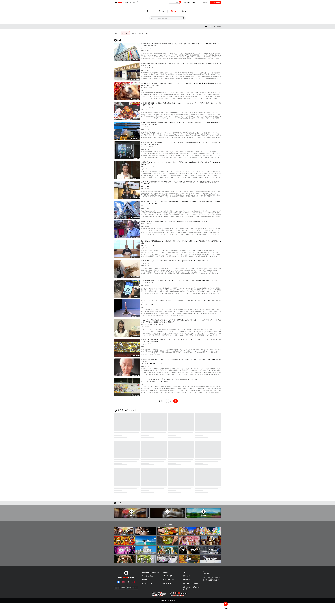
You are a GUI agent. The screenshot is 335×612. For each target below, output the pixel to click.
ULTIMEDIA (170, 600)
